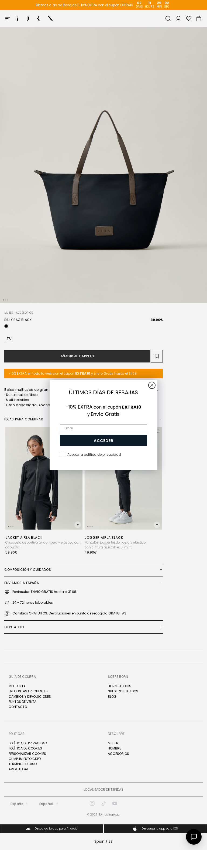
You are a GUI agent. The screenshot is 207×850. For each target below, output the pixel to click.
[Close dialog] (152, 385)
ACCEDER (103, 440)
